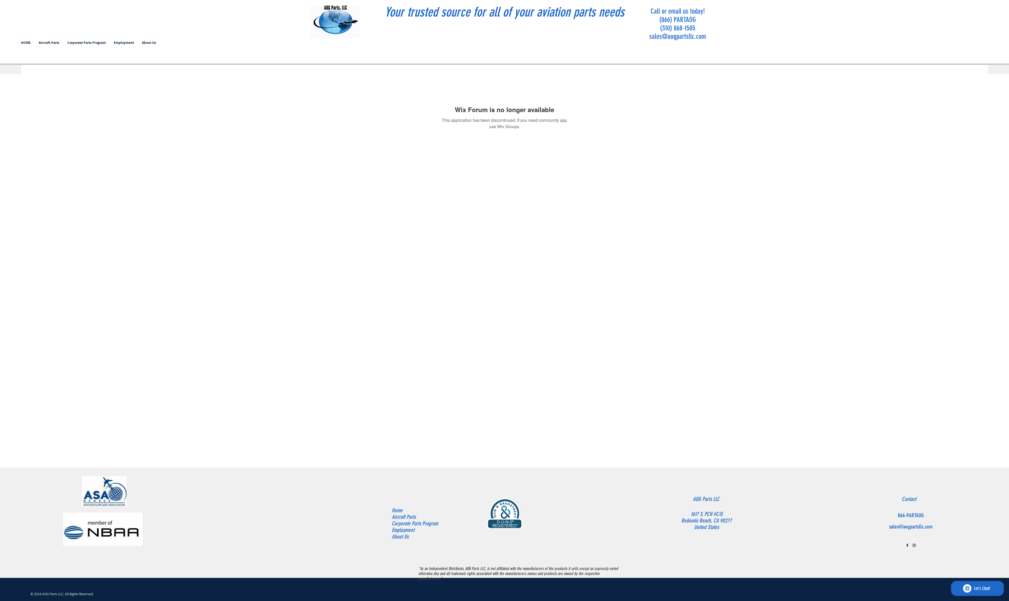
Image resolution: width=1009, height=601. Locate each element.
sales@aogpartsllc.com (677, 36)
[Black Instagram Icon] (914, 545)
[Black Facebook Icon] (907, 545)
